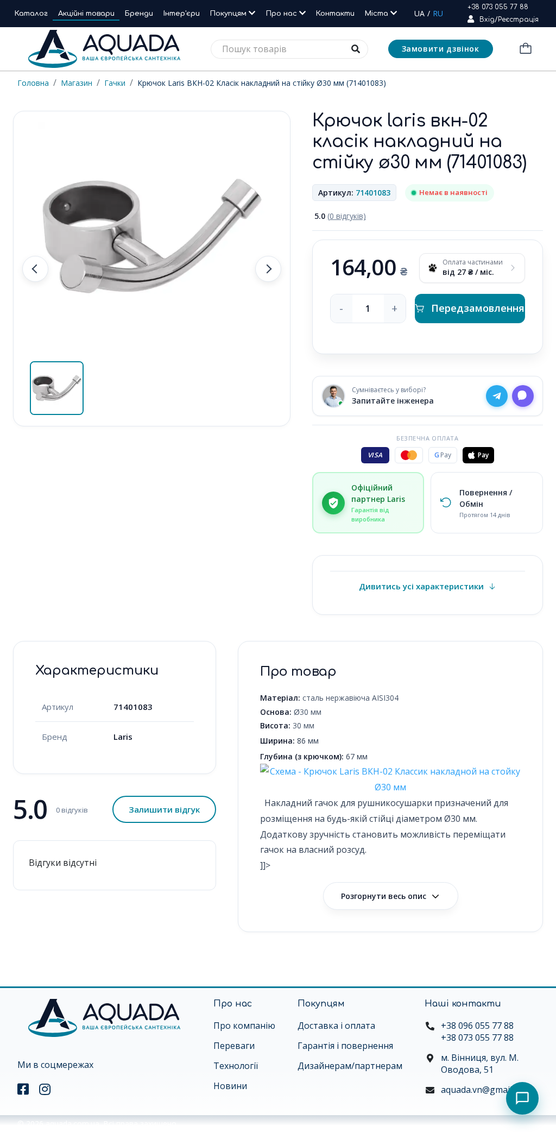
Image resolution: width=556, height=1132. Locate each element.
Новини (230, 1086)
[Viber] (523, 396)
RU (438, 13)
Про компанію (244, 1026)
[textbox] (289, 49)
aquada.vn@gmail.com (485, 1090)
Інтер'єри (181, 13)
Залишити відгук (164, 809)
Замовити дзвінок (440, 48)
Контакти (335, 13)
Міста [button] (377, 13)
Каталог (31, 13)
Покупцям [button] (229, 13)
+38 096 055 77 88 (477, 1026)
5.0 (340, 216)
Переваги (234, 1046)
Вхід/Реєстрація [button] (509, 19)
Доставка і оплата (336, 1026)
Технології (235, 1066)
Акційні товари (86, 13)
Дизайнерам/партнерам (350, 1066)
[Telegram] (497, 396)
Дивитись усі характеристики (421, 586)
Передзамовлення (478, 308)
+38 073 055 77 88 (497, 7)
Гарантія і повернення (345, 1046)
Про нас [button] (282, 13)
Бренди (139, 13)
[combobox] (289, 49)
